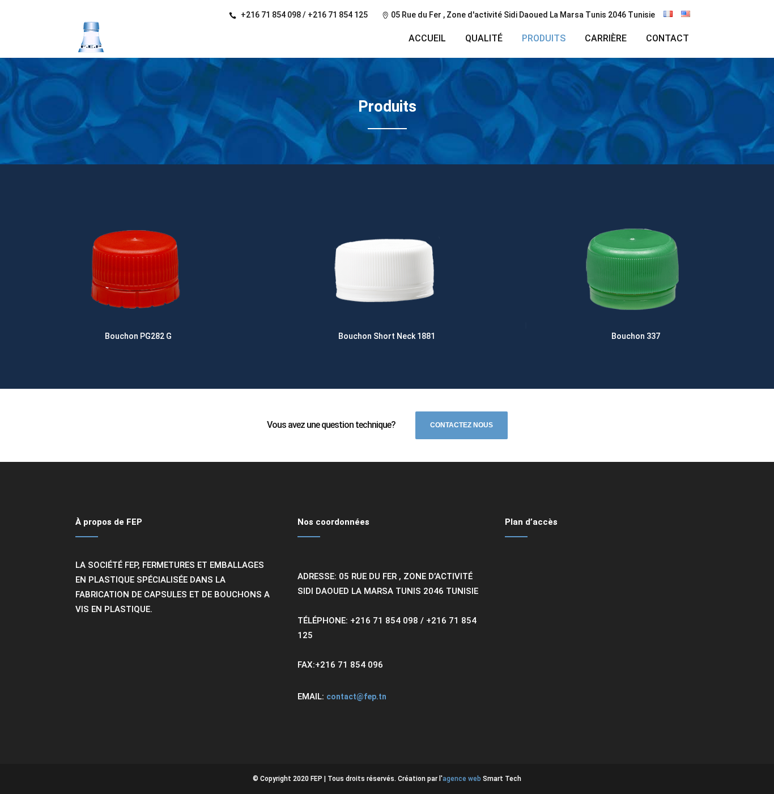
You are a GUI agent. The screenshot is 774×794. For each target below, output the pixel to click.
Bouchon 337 (635, 336)
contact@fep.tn (356, 696)
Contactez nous (461, 425)
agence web (462, 779)
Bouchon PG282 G (138, 336)
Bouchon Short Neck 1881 (386, 336)
